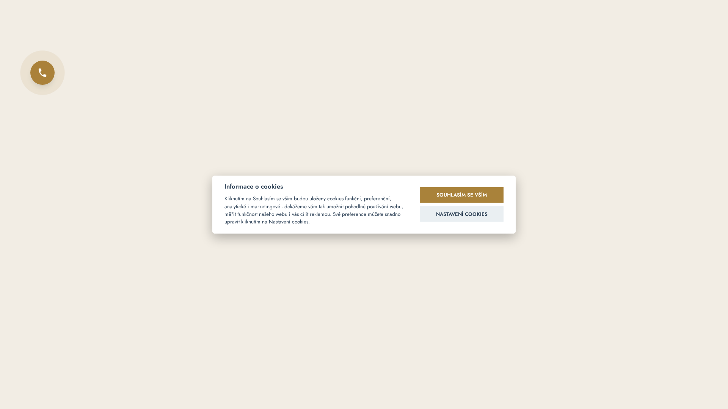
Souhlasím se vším (461, 194)
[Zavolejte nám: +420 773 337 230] (42, 73)
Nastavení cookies (462, 213)
